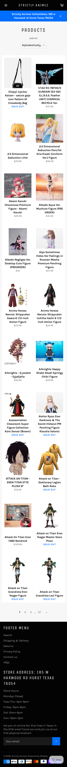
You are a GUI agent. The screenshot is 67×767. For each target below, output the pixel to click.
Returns (8, 646)
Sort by (33, 38)
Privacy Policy (11, 651)
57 (39, 612)
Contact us (10, 657)
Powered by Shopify (38, 756)
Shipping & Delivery (16, 640)
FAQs (6, 662)
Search (7, 635)
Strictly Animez (33, 5)
